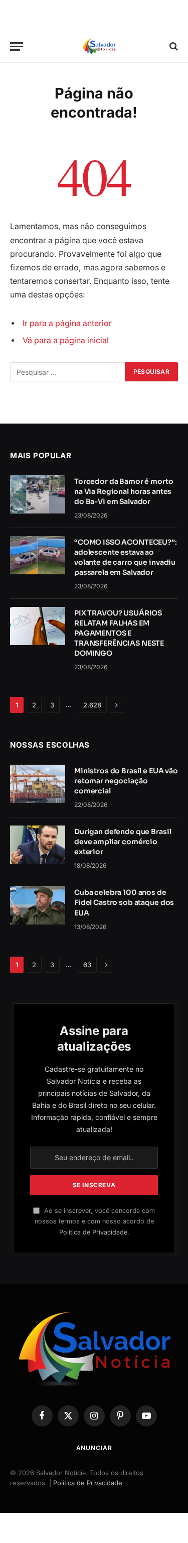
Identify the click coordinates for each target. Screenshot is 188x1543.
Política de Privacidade (93, 1232)
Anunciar (94, 1448)
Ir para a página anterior (67, 323)
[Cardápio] (16, 46)
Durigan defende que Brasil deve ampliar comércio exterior (122, 841)
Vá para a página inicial (66, 340)
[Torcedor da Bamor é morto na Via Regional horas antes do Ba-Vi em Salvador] (37, 494)
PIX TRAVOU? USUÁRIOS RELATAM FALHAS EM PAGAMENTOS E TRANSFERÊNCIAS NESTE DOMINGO (119, 633)
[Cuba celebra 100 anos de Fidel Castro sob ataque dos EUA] (37, 905)
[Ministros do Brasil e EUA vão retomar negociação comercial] (37, 784)
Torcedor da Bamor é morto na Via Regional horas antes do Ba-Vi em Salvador (123, 491)
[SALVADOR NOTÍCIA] (99, 46)
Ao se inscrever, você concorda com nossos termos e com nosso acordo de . (95, 1221)
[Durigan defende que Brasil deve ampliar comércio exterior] (37, 845)
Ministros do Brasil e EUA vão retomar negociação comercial (126, 780)
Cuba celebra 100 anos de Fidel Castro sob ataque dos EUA (124, 902)
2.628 (92, 705)
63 (87, 965)
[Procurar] (172, 46)
